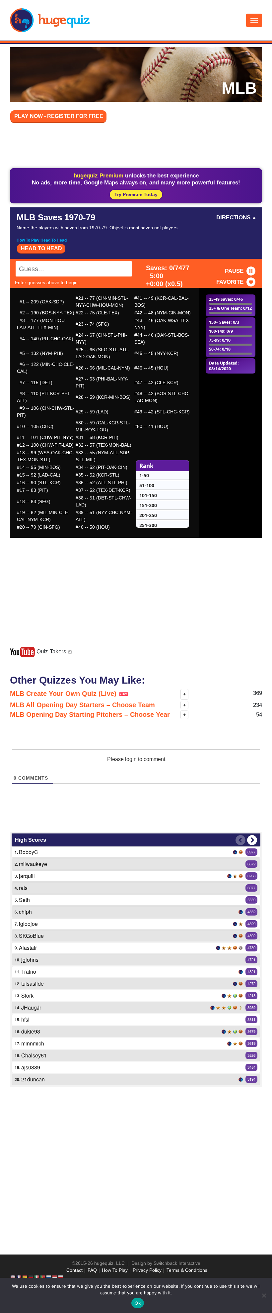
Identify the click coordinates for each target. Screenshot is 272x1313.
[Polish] (61, 1277)
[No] (263, 1295)
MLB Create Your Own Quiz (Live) (64, 693)
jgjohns (29, 959)
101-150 (148, 495)
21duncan (33, 1079)
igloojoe (28, 924)
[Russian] (49, 1277)
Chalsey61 (34, 1055)
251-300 (148, 525)
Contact (74, 1270)
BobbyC (28, 852)
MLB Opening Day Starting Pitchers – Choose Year (90, 714)
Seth (24, 900)
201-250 (148, 515)
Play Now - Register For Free (58, 116)
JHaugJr (31, 1007)
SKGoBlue (31, 935)
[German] (31, 1277)
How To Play (115, 1270)
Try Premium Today (136, 194)
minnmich (32, 1043)
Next (252, 840)
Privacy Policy (147, 1270)
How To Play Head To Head (42, 240)
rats (23, 888)
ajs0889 (30, 1067)
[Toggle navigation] (254, 20)
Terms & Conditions (187, 1270)
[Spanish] (25, 1277)
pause (234, 271)
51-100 (146, 485)
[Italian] (37, 1277)
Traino (28, 971)
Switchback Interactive (177, 1263)
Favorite (229, 282)
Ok (138, 1303)
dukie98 (30, 1031)
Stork (27, 995)
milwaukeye (33, 864)
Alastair (28, 947)
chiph (25, 912)
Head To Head (41, 248)
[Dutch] (55, 1277)
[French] (19, 1277)
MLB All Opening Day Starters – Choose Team (82, 705)
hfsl (25, 1019)
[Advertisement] (136, 147)
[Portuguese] (43, 1277)
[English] (13, 1277)
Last (240, 840)
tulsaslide (32, 983)
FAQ (92, 1270)
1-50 (144, 475)
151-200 (148, 505)
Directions (233, 217)
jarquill (27, 876)
